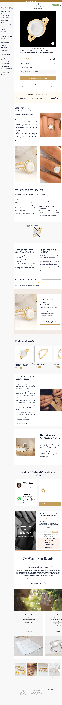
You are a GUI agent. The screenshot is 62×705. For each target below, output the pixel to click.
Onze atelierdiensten (5, 63)
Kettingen (3, 29)
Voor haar (3, 38)
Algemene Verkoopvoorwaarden (31, 684)
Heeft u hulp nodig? (5, 73)
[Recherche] (2, 8)
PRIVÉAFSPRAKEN (5, 66)
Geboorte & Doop (5, 42)
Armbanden (3, 27)
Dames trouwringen (5, 15)
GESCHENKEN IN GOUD (6, 36)
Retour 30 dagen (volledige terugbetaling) (30, 82)
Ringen (2, 22)
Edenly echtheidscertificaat (27, 87)
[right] (52, 43)
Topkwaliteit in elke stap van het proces (30, 195)
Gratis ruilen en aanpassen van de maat (30, 85)
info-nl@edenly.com (36, 692)
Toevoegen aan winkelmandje (38, 77)
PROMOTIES (3, 45)
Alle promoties (4, 47)
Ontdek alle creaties (20, 424)
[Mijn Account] (6, 8)
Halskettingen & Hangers (6, 24)
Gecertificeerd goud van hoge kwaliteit (23, 213)
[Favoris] (4, 8)
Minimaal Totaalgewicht (43, 207)
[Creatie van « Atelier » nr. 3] (38, 29)
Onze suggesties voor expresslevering (30, 73)
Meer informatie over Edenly (37, 583)
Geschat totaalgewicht (20, 210)
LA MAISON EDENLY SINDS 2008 (5, 55)
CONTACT (21, 684)
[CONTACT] (10, 8)
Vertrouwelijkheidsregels (51, 684)
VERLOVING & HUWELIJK (7, 11)
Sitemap (42, 684)
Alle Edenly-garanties (51, 86)
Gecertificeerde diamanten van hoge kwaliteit (48, 215)
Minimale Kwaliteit (20, 207)
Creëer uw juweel (5, 61)
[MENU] (12, 4)
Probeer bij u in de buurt (6, 68)
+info (54, 536)
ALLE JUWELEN (4, 20)
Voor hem (3, 40)
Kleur (16, 205)
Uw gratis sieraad (5, 49)
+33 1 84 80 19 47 (51, 491)
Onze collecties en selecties (6, 60)
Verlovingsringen (5, 13)
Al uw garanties (4, 58)
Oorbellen (3, 26)
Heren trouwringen (5, 17)
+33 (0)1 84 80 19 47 (36, 690)
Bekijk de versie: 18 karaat (49, 322)
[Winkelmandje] (8, 8)
